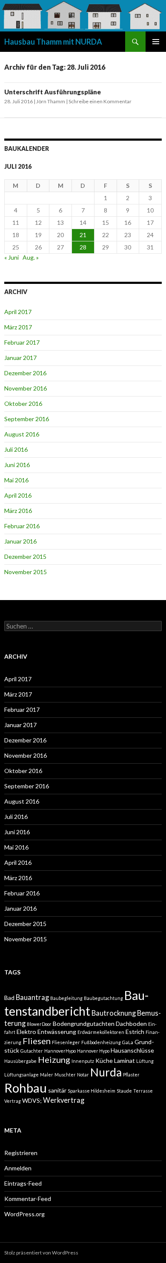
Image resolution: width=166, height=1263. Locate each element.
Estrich (135, 1031)
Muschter (65, 1074)
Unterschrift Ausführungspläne (52, 92)
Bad (9, 997)
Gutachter (31, 1050)
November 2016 (25, 388)
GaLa (127, 1042)
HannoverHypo (60, 1050)
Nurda (106, 1072)
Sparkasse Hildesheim (91, 1090)
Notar (83, 1074)
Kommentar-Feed (27, 1198)
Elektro (26, 1031)
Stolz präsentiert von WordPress (41, 1252)
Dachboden (131, 1023)
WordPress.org (24, 1214)
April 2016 (17, 495)
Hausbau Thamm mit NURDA (53, 41)
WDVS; (32, 1100)
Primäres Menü (156, 41)
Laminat (124, 1060)
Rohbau (25, 1087)
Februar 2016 (22, 526)
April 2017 (17, 311)
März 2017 (18, 327)
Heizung (54, 1059)
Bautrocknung (114, 1013)
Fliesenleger (66, 1042)
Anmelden (17, 1168)
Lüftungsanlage (21, 1074)
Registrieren (20, 1152)
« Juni (11, 257)
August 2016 (21, 434)
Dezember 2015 (25, 556)
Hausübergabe (20, 1061)
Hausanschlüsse (132, 1050)
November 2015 (25, 571)
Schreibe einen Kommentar (100, 101)
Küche (104, 1060)
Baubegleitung (66, 998)
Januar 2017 (20, 357)
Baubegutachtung (103, 998)
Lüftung (145, 1061)
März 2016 (18, 510)
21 (83, 234)
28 (83, 247)
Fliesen (37, 1041)
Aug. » (31, 257)
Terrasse (143, 1090)
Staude (124, 1090)
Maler (46, 1074)
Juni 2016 (17, 464)
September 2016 (26, 418)
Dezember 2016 (25, 373)
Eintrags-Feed (23, 1183)
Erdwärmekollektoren (100, 1032)
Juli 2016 (16, 449)
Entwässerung (56, 1031)
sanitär (57, 1090)
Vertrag (12, 1101)
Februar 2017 (22, 342)
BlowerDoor (39, 1024)
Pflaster (131, 1074)
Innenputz (83, 1061)
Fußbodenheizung (101, 1042)
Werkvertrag (63, 1100)
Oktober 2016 (23, 403)
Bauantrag (32, 997)
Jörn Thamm (50, 101)
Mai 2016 (16, 480)
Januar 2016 (20, 541)
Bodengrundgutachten (83, 1023)
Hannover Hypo (93, 1050)
